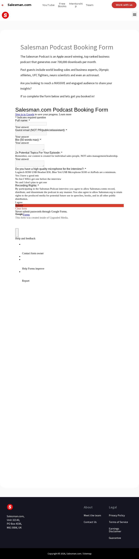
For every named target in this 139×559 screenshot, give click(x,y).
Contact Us (90, 522)
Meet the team (92, 515)
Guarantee (115, 538)
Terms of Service (118, 522)
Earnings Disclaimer (115, 530)
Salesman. (71, 553)
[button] (134, 14)
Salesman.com (19, 5)
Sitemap (87, 553)
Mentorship (76, 5)
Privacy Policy (117, 515)
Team (89, 5)
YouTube (48, 5)
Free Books (62, 5)
